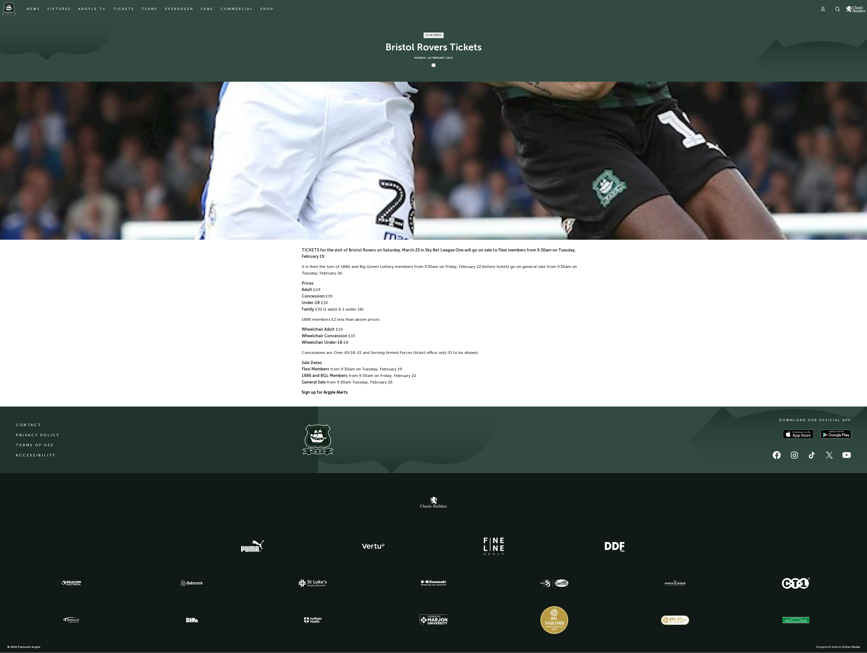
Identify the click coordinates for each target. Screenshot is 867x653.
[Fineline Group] (494, 546)
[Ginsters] (554, 583)
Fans (207, 9)
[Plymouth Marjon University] (433, 620)
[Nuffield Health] (313, 620)
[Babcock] (192, 583)
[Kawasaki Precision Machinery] (433, 583)
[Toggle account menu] (823, 9)
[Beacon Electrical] (71, 583)
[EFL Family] (675, 620)
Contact (28, 425)
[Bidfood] (71, 620)
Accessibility (36, 455)
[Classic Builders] (433, 503)
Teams (150, 9)
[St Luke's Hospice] (313, 583)
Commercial (237, 9)
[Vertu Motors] (373, 546)
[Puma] (252, 546)
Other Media (851, 646)
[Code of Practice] (554, 620)
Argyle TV (92, 9)
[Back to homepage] (9, 9)
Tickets (123, 9)
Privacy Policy (37, 435)
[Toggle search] (837, 9)
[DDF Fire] (615, 546)
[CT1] (796, 583)
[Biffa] (192, 620)
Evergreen (179, 9)
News (33, 9)
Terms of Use (35, 445)
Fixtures (59, 9)
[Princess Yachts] (675, 583)
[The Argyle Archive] (796, 620)
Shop (267, 9)
